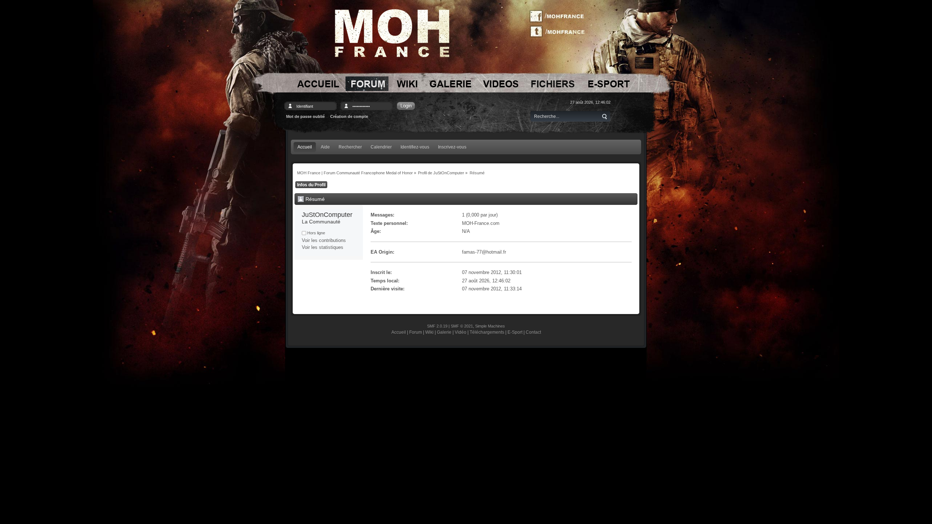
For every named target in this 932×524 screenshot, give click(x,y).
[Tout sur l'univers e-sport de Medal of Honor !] (608, 83)
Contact (533, 332)
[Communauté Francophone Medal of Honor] (317, 83)
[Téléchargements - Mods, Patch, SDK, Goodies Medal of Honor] (553, 83)
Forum (415, 332)
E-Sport (515, 332)
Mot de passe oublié (305, 116)
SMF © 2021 (462, 326)
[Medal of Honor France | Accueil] (392, 33)
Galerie (444, 332)
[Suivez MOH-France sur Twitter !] (559, 31)
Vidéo (460, 332)
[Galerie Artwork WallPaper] (450, 83)
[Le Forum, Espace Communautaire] (366, 83)
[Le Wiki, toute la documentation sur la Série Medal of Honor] (407, 83)
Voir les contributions (324, 240)
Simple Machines (490, 326)
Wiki (429, 332)
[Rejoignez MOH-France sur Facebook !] (559, 16)
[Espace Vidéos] (501, 83)
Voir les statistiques (322, 247)
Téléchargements (487, 332)
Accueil (398, 332)
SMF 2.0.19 (437, 326)
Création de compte (349, 116)
